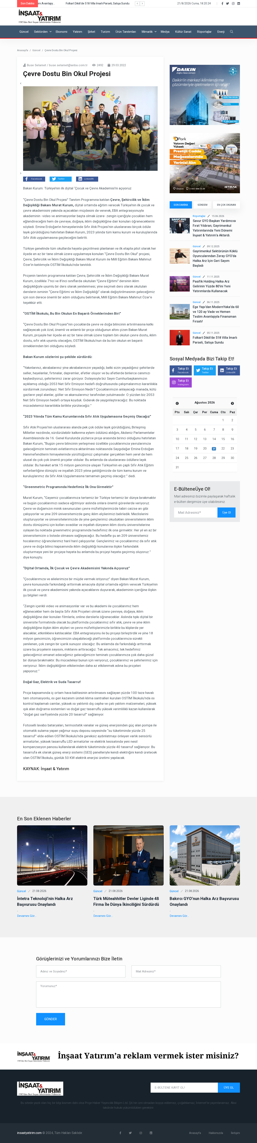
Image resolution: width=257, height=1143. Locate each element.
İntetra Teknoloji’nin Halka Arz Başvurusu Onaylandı (45, 901)
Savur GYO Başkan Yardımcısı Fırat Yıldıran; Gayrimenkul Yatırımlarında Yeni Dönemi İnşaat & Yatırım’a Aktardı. (214, 228)
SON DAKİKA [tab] (181, 205)
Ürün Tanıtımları (126, 31)
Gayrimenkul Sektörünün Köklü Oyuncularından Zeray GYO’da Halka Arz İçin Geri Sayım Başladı (215, 258)
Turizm (105, 31)
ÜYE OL (229, 1087)
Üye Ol (226, 512)
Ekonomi (61, 31)
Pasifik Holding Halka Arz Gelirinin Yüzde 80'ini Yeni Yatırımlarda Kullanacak (211, 286)
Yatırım (77, 31)
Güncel (24, 31)
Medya (165, 31)
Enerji (220, 31)
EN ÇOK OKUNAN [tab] (226, 205)
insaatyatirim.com (29, 1133)
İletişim (235, 1133)
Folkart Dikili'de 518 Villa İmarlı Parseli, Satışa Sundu (215, 340)
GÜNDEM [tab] (202, 205)
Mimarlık (147, 31)
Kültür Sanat (183, 31)
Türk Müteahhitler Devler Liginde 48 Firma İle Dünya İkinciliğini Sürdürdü (126, 901)
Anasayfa (22, 50)
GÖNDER (50, 1019)
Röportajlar (204, 31)
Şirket (91, 31)
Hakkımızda (216, 1133)
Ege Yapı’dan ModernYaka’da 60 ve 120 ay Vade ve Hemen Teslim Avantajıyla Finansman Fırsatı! (216, 314)
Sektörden (41, 31)
